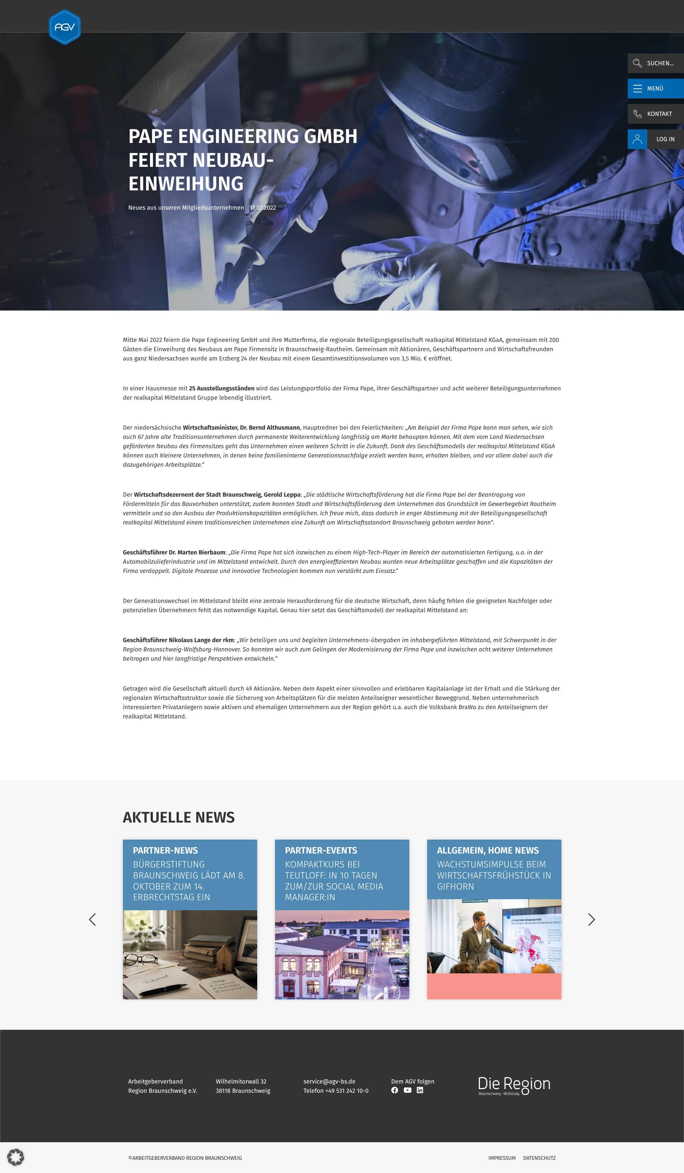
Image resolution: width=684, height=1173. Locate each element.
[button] (656, 88)
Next (591, 919)
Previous (92, 919)
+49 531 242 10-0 (347, 1091)
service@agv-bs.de (330, 1081)
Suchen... (660, 63)
